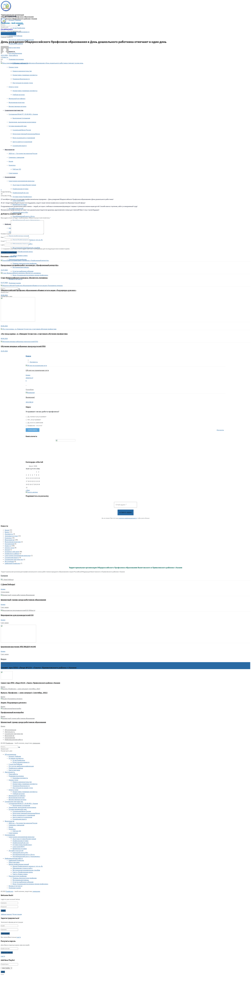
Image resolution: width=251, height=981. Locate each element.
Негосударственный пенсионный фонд (26, 134)
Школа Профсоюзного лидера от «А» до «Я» (28, 240)
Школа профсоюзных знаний (19, 236)
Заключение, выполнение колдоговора (22, 122)
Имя (3, 237)
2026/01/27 (29, 378)
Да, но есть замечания (35, 423)
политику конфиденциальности (128, 518)
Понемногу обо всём (12, 552)
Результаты (220, 430)
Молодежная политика (17, 102)
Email (3, 241)
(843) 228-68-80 (8, 33)
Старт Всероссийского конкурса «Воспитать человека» (24, 278)
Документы (34, 362)
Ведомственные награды (17, 106)
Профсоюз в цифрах (12, 554)
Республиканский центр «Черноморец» (26, 220)
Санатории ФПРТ (19, 201)
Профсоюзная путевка (20, 189)
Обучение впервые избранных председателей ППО (23, 346)
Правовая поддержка (16, 59)
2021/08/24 (29, 402)
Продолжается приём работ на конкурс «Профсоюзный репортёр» (30, 265)
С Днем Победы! (8, 584)
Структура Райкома (15, 36)
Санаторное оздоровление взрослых (21, 181)
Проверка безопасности (21, 79)
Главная (3, 37)
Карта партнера (14, 770)
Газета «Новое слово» (20, 255)
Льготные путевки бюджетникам (24, 185)
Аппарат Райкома (15, 20)
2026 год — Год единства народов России (23, 153)
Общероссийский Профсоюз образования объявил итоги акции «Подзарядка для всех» (38, 290)
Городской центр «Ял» (20, 212)
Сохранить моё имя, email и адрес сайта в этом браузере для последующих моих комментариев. (36, 249)
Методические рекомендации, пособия (26, 870)
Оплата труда (13, 87)
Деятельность (10, 732)
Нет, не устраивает (34, 420)
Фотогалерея (9, 561)
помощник (36, 743)
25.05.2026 (4, 351)
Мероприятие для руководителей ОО (17, 615)
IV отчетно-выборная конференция (21, 40)
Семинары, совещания (16, 157)
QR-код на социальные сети (37, 370)
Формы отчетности (15, 886)
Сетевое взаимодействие (18, 126)
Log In (19, 937)
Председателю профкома (18, 876)
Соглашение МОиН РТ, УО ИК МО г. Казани (23, 114)
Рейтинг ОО (17, 169)
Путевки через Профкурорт (22, 197)
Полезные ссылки (15, 283)
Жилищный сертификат (17, 98)
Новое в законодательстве (22, 71)
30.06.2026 (4, 295)
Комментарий (6, 234)
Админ (28, 375)
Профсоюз (9, 743)
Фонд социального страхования (24, 138)
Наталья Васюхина (15, 53)
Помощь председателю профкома (25, 263)
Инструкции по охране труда (23, 83)
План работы (13, 55)
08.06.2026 (4, 338)
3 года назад (5, 592)
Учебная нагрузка (19, 95)
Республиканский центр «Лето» (24, 216)
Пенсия (7, 550)
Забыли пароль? (6, 914)
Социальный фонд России (22, 130)
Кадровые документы (20, 778)
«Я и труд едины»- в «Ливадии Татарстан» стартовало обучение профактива (34, 334)
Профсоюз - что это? (34, 425)
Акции (11, 161)
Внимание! (30, 397)
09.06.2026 (4, 326)
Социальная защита (20, 146)
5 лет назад (5, 607)
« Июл (28, 490)
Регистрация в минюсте (21, 32)
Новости (9, 37)
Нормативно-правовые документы (25, 75)
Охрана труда (13, 67)
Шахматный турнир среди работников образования (23, 600)
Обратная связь (14, 862)
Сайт (2, 245)
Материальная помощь (21, 267)
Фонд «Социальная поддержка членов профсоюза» (30, 275)
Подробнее (30, 389)
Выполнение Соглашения (21, 118)
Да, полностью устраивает (36, 417)
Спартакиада (13, 173)
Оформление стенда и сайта (22, 244)
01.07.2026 (4, 283)
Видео (7, 532)
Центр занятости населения (22, 142)
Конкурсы (12, 165)
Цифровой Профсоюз (12, 563)
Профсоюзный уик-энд (21, 193)
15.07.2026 (4, 270)
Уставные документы (16, 758)
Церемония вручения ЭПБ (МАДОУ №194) (18, 647)
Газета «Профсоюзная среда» (23, 252)
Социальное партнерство (14, 110)
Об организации (10, 16)
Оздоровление (10, 177)
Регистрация (17, 914)
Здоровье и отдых (11, 536)
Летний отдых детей (16, 208)
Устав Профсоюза (19, 28)
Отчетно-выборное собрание (23, 271)
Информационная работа (14, 740)
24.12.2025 (4, 55)
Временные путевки (20, 204)
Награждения (9, 544)
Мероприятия (9, 150)
